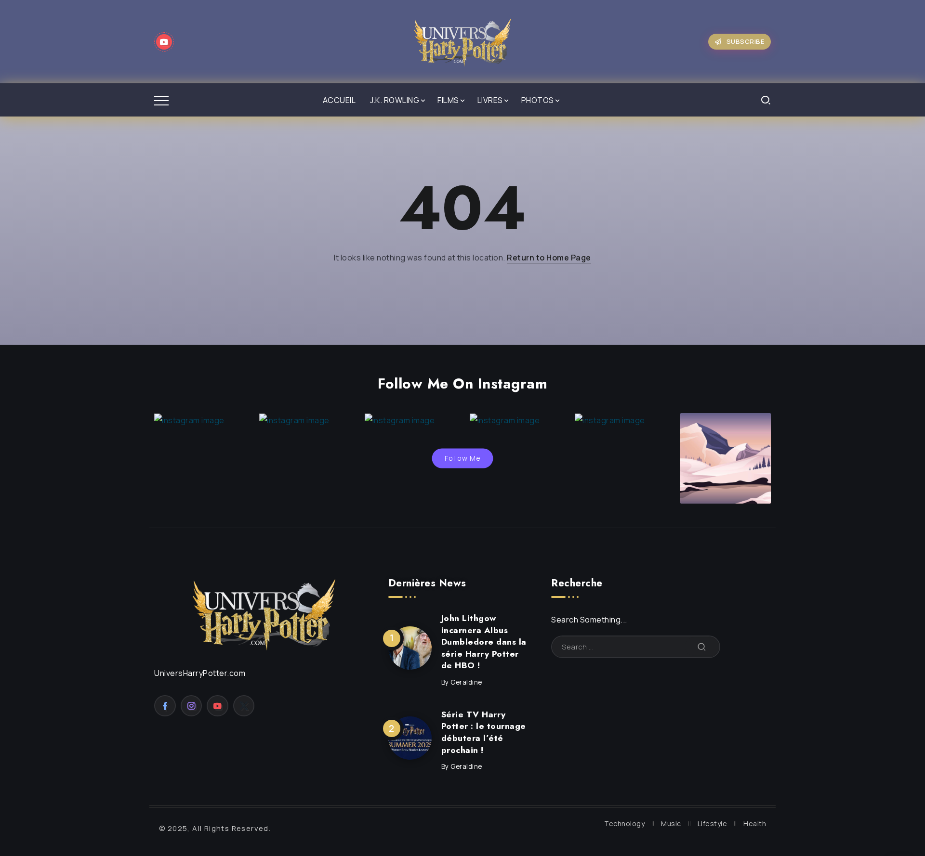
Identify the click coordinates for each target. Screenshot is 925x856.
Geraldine (466, 682)
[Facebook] (165, 705)
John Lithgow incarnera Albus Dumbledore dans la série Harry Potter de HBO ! (484, 642)
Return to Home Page (549, 257)
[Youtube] (164, 42)
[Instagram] (191, 705)
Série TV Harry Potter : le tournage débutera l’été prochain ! (483, 732)
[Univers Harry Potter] (462, 41)
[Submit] (702, 647)
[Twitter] (244, 705)
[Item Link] (410, 648)
